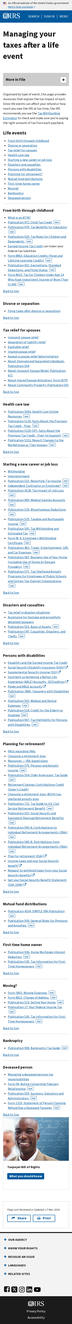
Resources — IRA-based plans (28, 761)
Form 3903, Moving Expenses (31, 993)
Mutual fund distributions (25, 179)
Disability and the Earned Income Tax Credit (37, 663)
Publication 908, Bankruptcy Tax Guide (37, 1048)
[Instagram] (22, 1288)
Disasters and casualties (24, 164)
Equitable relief (18, 347)
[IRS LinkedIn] (29, 1288)
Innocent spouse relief (23, 337)
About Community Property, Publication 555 (38, 385)
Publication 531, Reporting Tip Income (38, 481)
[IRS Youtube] (37, 1288)
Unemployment (19, 476)
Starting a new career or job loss (30, 160)
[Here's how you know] (36, 5)
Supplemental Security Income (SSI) (32, 672)
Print (47, 1218)
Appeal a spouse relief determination (33, 356)
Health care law (18, 155)
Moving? (13, 188)
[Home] (11, 15)
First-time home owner (24, 184)
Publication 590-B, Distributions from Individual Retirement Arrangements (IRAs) (37, 846)
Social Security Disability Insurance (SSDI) (36, 667)
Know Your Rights (23, 1248)
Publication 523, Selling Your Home (35, 1002)
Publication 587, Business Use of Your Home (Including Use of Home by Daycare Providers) (37, 562)
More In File (15, 79)
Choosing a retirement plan (27, 756)
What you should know (25, 1176)
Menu (64, 16)
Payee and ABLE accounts (25, 686)
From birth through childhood (28, 141)
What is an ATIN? (19, 218)
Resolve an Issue (21, 1257)
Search (33, 16)
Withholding (16, 471)
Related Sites (19, 1274)
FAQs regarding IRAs (21, 751)
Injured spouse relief (22, 352)
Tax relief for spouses (22, 150)
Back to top (11, 291)
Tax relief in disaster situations (29, 612)
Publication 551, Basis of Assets (33, 627)
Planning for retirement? (25, 174)
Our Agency (17, 1240)
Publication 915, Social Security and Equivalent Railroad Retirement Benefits (36, 817)
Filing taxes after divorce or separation (34, 311)
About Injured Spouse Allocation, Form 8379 (38, 380)
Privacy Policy (36, 1311)
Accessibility (36, 1318)
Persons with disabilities (25, 169)
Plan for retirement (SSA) (25, 856)
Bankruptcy (16, 193)
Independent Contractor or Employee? (38, 486)
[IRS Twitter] (14, 1288)
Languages (17, 1265)
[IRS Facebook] (7, 1288)
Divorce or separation (22, 145)
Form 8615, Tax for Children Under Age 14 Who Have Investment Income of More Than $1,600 (38, 279)
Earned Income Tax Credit (25, 246)
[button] (49, 16)
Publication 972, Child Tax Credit (33, 222)
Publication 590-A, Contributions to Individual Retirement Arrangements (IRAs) (37, 831)
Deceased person (19, 198)
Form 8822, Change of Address (32, 997)
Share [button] (21, 1218)
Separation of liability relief (27, 342)
